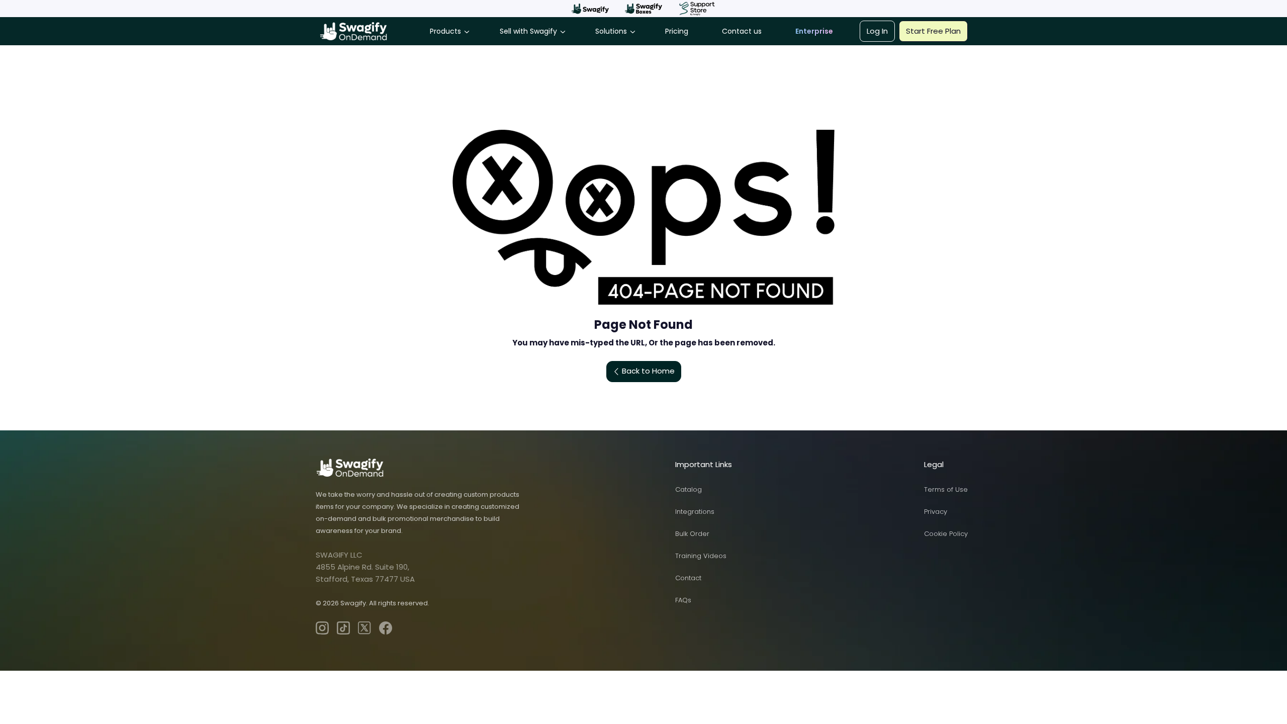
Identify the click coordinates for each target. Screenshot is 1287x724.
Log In (877, 31)
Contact (688, 578)
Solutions (611, 31)
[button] (590, 8)
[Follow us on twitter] (364, 628)
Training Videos (700, 556)
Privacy (935, 511)
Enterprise (814, 31)
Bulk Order (692, 533)
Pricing (676, 31)
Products (445, 31)
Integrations (694, 511)
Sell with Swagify (528, 31)
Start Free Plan (933, 31)
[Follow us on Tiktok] (343, 628)
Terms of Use (946, 489)
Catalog (688, 489)
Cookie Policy (946, 533)
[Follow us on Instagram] (322, 628)
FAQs (683, 600)
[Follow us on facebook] (385, 628)
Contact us (742, 31)
